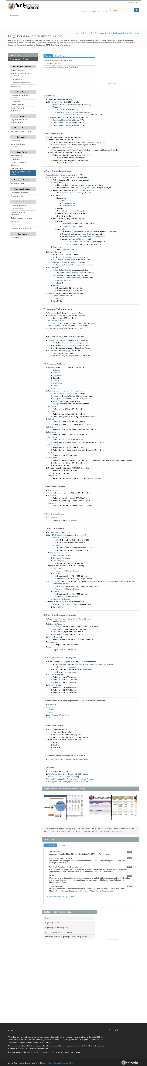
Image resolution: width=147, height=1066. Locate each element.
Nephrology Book (86, 33)
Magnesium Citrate (105, 664)
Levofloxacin (52, 457)
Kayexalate (14, 221)
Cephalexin (52, 432)
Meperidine (57, 584)
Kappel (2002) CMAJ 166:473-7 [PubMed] (63, 776)
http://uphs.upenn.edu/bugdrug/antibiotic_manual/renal (68, 759)
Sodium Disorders (22, 234)
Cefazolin (51, 419)
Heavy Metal (57, 732)
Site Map (57, 1063)
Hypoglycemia (69, 350)
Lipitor (60, 313)
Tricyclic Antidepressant (61, 619)
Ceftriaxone (57, 373)
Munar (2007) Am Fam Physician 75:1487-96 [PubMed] (68, 782)
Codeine (56, 591)
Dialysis (76, 571)
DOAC (50, 717)
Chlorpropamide (71, 355)
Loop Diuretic (53, 175)
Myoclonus (66, 393)
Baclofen (51, 707)
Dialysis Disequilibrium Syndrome (18, 163)
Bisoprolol (75, 272)
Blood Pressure (67, 200)
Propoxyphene (58, 599)
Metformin (51, 340)
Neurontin (61, 624)
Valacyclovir (52, 495)
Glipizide (56, 353)
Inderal (69, 280)
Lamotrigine (52, 642)
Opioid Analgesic (59, 535)
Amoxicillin (52, 406)
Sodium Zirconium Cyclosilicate (21, 218)
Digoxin (51, 712)
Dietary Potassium (17, 209)
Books (94, 11)
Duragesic (63, 537)
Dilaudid (68, 555)
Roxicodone (66, 558)
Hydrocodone (57, 568)
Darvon (67, 599)
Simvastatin (52, 315)
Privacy (43, 1063)
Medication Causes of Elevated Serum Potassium (87, 236)
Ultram (63, 560)
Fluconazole (52, 518)
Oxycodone (57, 558)
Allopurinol (52, 704)
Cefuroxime (52, 427)
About (50, 1063)
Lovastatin (52, 328)
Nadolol (83, 272)
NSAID (55, 604)
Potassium (70, 740)
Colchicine (52, 710)
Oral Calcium (15, 101)
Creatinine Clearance (71, 104)
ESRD (66, 571)
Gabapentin (52, 624)
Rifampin (56, 388)
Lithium (50, 647)
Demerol (65, 584)
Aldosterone (75, 262)
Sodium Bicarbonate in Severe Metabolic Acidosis (21, 74)
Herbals (64, 729)
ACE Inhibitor (53, 177)
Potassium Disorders (21, 202)
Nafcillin (55, 385)
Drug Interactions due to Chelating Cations (19, 121)
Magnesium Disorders (22, 180)
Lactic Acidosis (77, 340)
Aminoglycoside (58, 404)
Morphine (56, 573)
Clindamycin (57, 375)
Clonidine (56, 298)
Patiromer (14, 225)
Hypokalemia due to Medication (21, 228)
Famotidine (52, 674)
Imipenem (56, 396)
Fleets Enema (88, 669)
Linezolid (56, 380)
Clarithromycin (53, 445)
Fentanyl (56, 537)
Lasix (65, 175)
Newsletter (64, 1063)
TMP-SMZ (76, 468)
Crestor (61, 320)
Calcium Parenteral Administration (17, 109)
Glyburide (60, 355)
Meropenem (84, 396)
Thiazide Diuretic (54, 252)
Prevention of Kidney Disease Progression (59, 60)
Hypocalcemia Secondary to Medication (20, 96)
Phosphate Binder (17, 196)
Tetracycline (57, 398)
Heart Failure (85, 348)
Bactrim (89, 468)
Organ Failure (22, 152)
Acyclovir (51, 490)
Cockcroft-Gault (63, 110)
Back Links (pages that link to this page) (58, 932)
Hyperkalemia (88, 265)
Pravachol (57, 326)
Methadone (57, 545)
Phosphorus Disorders (22, 189)
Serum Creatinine (80, 190)
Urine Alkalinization (17, 79)
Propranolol (61, 280)
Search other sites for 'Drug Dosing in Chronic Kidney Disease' (66, 937)
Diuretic (72, 234)
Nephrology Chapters (52, 923)
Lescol (50, 326)
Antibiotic (73, 150)
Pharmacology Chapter (102, 33)
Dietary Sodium (16, 237)
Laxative (84, 662)
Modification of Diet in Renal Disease (70, 112)
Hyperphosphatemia (70, 672)
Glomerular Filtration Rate (57, 102)
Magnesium (68, 662)
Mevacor (60, 328)
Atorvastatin (52, 313)
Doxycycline (83, 398)
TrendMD (62, 845)
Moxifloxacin (57, 383)
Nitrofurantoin (58, 401)
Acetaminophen (53, 532)
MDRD (87, 112)
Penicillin (51, 452)
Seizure (73, 393)
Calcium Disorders (22, 92)
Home (82, 11)
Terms (37, 1063)
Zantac (58, 685)
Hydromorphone (59, 555)
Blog (71, 1063)
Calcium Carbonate (17, 104)
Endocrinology (22, 137)
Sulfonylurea (52, 350)
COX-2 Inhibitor (58, 607)
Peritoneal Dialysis (17, 168)
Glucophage (61, 340)
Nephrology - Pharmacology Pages (57, 928)
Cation (22, 116)
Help (137, 3)
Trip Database (50, 845)
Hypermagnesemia (69, 667)
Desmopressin (16, 140)
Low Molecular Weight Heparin (59, 715)
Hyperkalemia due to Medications (18, 213)
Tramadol (56, 560)
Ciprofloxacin (53, 437)
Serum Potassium (68, 205)
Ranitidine (51, 685)
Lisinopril (88, 185)
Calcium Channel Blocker (62, 296)
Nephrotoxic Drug (17, 156)
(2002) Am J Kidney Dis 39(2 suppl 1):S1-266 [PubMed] (68, 774)
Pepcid (59, 674)
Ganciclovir (52, 503)
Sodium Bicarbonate (17, 70)
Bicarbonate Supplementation (21, 83)
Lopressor (76, 277)
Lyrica (59, 637)
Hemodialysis (15, 159)
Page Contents (60, 56)
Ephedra (56, 734)
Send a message (114, 1037)
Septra (83, 468)
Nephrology (15, 55)
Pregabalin (52, 637)
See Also (48, 56)
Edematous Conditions (22, 128)
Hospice (83, 578)
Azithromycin (57, 370)
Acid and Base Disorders (22, 66)
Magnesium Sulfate (17, 183)
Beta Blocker (52, 267)
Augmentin (52, 411)
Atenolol (68, 272)
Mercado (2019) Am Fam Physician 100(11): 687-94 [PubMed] (71, 779)
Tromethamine (15, 86)
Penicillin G (57, 393)
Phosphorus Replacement (19, 192)
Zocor (60, 315)
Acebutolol (90, 272)
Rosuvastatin (53, 320)
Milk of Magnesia (91, 664)
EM (104, 11)
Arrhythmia (62, 621)
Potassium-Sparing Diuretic (58, 262)
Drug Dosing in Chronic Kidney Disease (21, 173)
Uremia (74, 398)
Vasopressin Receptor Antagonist (18, 145)
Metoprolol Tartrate (64, 277)
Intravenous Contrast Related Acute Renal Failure (61, 67)
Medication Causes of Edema (21, 131)
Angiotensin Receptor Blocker (71, 177)
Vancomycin (52, 476)
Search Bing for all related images (110, 831)
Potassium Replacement (19, 205)
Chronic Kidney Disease (53, 64)
